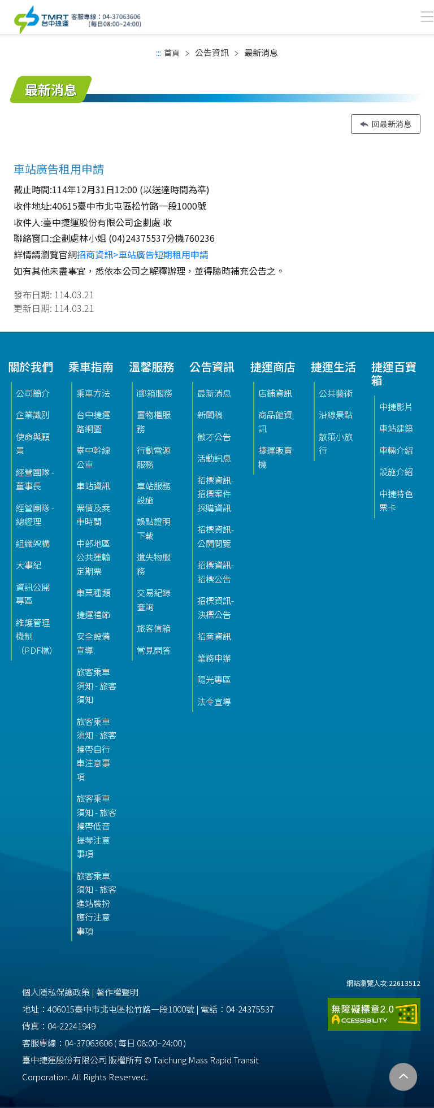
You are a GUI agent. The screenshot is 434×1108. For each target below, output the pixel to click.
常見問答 (154, 650)
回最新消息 (391, 123)
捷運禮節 (93, 614)
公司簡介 (33, 393)
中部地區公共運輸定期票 (93, 557)
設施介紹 (396, 471)
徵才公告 (214, 436)
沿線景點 (336, 414)
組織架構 (33, 543)
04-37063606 (88, 1043)
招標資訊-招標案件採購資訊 (215, 494)
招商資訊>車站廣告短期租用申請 (143, 254)
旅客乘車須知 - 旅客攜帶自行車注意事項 (96, 749)
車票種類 (93, 592)
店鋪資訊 (275, 393)
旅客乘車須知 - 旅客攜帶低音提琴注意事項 (96, 825)
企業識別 (33, 414)
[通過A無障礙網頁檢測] (374, 1010)
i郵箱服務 (154, 393)
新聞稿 (210, 414)
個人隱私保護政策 (56, 992)
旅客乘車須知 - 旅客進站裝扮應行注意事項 (96, 903)
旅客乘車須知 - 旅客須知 (96, 685)
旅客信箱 (154, 628)
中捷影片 (396, 406)
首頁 (172, 52)
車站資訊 (93, 486)
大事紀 (28, 565)
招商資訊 (214, 636)
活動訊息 (214, 458)
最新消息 (214, 393)
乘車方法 (93, 393)
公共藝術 (336, 393)
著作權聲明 (117, 992)
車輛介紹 (396, 450)
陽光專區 (214, 679)
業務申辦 (214, 658)
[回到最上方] (403, 1077)
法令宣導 (214, 701)
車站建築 (396, 428)
